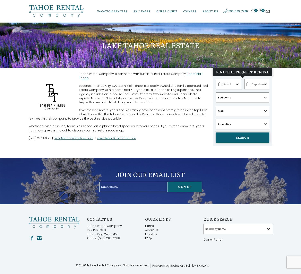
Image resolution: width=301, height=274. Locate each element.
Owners (189, 11)
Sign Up (184, 187)
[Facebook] (32, 238)
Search (242, 137)
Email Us (151, 234)
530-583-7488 (238, 11)
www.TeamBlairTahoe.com (116, 138)
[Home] (56, 11)
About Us (210, 11)
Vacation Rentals (112, 11)
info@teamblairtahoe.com (73, 138)
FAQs (149, 238)
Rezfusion (177, 266)
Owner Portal (213, 239)
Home (149, 226)
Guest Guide (166, 11)
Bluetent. (203, 266)
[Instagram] (39, 238)
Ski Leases (142, 11)
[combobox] (238, 229)
